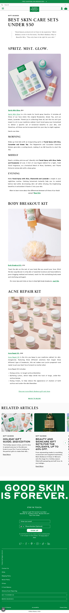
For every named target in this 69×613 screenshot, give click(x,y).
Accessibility (35, 607)
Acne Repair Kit (14, 357)
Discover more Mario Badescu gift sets (33, 391)
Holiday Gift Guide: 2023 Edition (16, 440)
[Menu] (3, 8)
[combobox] (34, 4)
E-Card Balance (6, 587)
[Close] (66, 5)
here (48, 391)
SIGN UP (34, 530)
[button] (65, 8)
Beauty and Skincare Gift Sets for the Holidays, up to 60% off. (47, 444)
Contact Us (5, 568)
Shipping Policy (6, 576)
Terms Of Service (6, 607)
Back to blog (34, 398)
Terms (34, 537)
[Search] (2, 5)
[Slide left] (4, 443)
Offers (4, 583)
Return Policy (6, 579)
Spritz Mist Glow (14, 110)
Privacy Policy (44, 535)
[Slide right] (65, 443)
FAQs (3, 572)
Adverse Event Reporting (9, 591)
